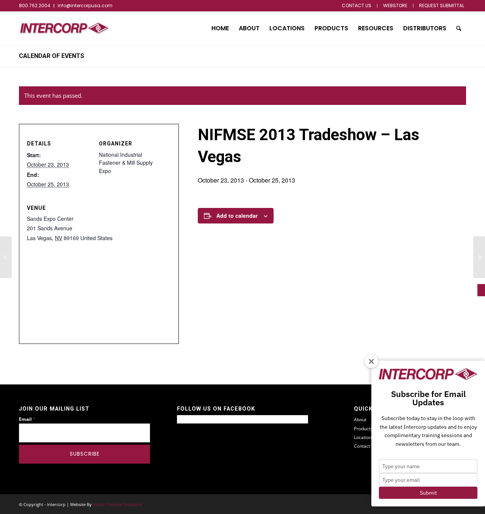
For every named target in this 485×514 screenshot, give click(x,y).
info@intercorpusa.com (85, 5)
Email (27, 419)
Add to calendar (237, 215)
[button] (481, 290)
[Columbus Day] (6, 257)
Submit (428, 492)
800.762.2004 (34, 5)
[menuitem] (356, 6)
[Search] (458, 28)
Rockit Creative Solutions (117, 504)
